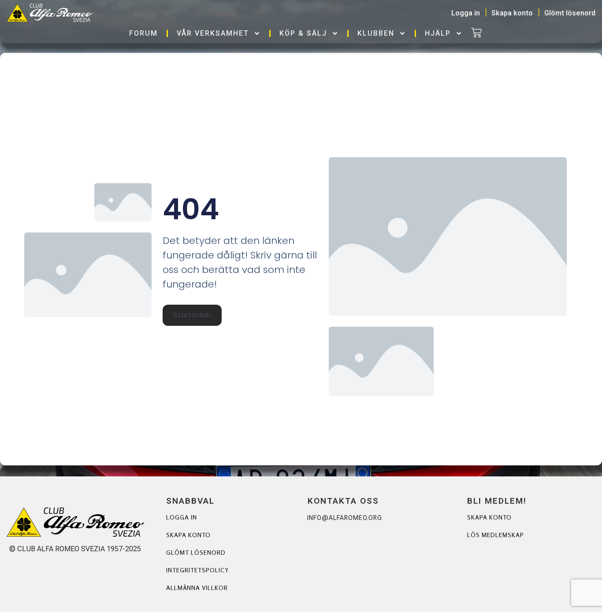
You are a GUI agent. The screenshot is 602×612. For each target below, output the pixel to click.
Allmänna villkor (197, 587)
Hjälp (438, 33)
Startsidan (192, 315)
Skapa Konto (489, 517)
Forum (143, 33)
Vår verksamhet (213, 33)
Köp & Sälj (303, 33)
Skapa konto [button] (512, 13)
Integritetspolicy (197, 570)
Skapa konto (188, 534)
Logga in (181, 517)
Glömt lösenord (196, 552)
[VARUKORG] (476, 33)
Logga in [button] (465, 13)
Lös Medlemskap (495, 534)
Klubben (375, 33)
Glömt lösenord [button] (569, 13)
